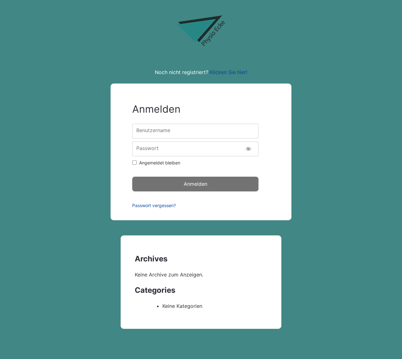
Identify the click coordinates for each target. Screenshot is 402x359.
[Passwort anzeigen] (248, 149)
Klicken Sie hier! (228, 72)
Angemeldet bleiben (159, 162)
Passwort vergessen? (154, 205)
